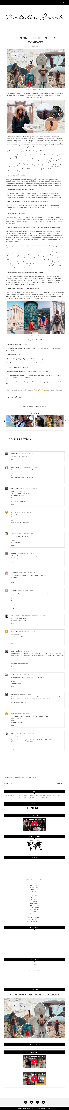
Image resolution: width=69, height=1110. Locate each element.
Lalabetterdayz (16, 488)
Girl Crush (25, 406)
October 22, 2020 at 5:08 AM (23, 694)
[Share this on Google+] (11, 397)
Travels (44, 406)
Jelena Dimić (15, 651)
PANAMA (34, 901)
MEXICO (34, 895)
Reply (12, 459)
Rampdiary (14, 720)
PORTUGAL (34, 903)
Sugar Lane (14, 573)
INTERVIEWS (34, 983)
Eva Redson (14, 733)
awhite (13, 533)
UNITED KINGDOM (34, 917)
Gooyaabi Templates (46, 1108)
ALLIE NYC (14, 674)
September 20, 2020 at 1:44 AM (27, 631)
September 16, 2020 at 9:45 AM (26, 553)
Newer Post (8, 783)
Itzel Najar (14, 631)
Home (34, 783)
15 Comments (35, 46)
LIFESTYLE (34, 968)
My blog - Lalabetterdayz (18, 501)
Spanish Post (38, 406)
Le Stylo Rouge (15, 542)
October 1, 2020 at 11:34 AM (25, 674)
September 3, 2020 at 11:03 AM (29, 467)
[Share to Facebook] (23, 397)
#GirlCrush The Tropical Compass (34, 994)
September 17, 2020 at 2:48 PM (27, 573)
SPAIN (34, 911)
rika (12, 512)
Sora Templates (28, 1108)
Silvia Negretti (15, 467)
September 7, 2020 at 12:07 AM (23, 512)
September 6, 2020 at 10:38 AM (29, 488)
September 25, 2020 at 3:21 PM (27, 651)
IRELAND (34, 889)
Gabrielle (14, 553)
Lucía (13, 694)
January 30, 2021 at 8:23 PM (26, 733)
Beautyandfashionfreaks (18, 722)
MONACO (34, 897)
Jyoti (12, 714)
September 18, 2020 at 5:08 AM (24, 590)
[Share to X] (7, 397)
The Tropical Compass (46, 95)
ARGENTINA (34, 860)
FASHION (34, 966)
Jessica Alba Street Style (22, 522)
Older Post (61, 783)
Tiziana (13, 590)
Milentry (14, 453)
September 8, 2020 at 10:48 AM (24, 533)
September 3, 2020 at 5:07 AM (25, 453)
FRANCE (34, 883)
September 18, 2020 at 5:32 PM (40, 616)
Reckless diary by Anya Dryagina (21, 616)
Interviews (31, 406)
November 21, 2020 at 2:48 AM (23, 714)
